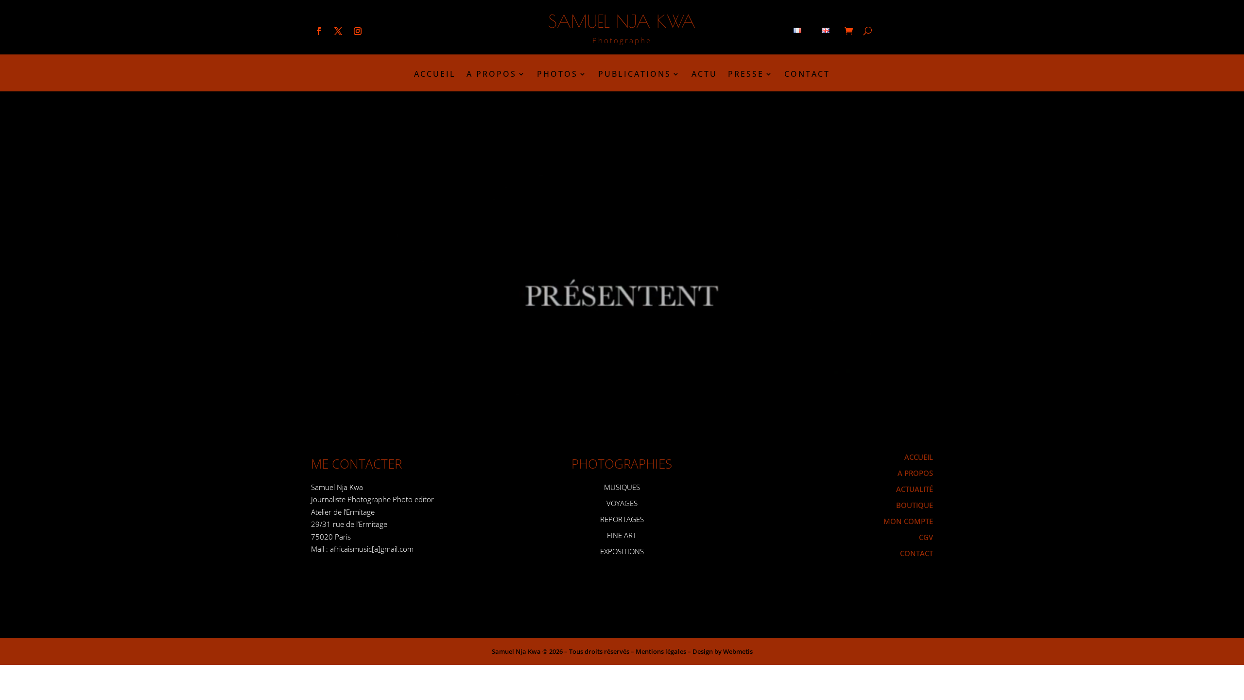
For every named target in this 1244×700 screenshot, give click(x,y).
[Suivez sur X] (338, 31)
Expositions (622, 551)
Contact (807, 74)
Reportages (622, 519)
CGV (926, 537)
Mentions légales (661, 651)
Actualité (914, 489)
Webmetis (738, 651)
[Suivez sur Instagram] (357, 31)
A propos (491, 74)
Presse (746, 74)
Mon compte (908, 521)
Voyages (622, 503)
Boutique (914, 505)
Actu (704, 74)
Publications (634, 74)
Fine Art (622, 535)
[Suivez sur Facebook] (319, 31)
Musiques (622, 487)
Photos (557, 74)
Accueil (435, 74)
